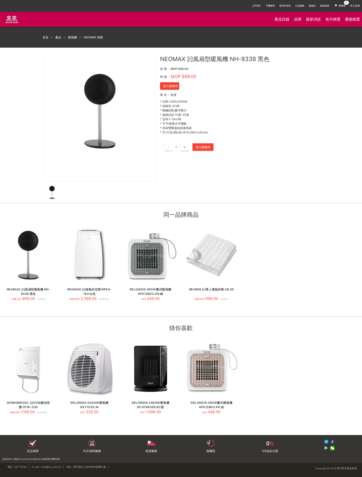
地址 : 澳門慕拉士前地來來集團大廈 (86, 466)
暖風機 (72, 37)
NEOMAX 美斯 (93, 37)
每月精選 (332, 19)
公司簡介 (256, 5)
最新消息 (313, 19)
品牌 (297, 19)
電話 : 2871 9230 (17, 466)
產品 (58, 37)
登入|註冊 (355, 5)
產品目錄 (282, 19)
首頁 (45, 37)
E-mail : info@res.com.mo (46, 466)
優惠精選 (352, 19)
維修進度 (324, 5)
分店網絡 (299, 5)
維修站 (312, 5)
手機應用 (270, 5)
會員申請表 (285, 5)
